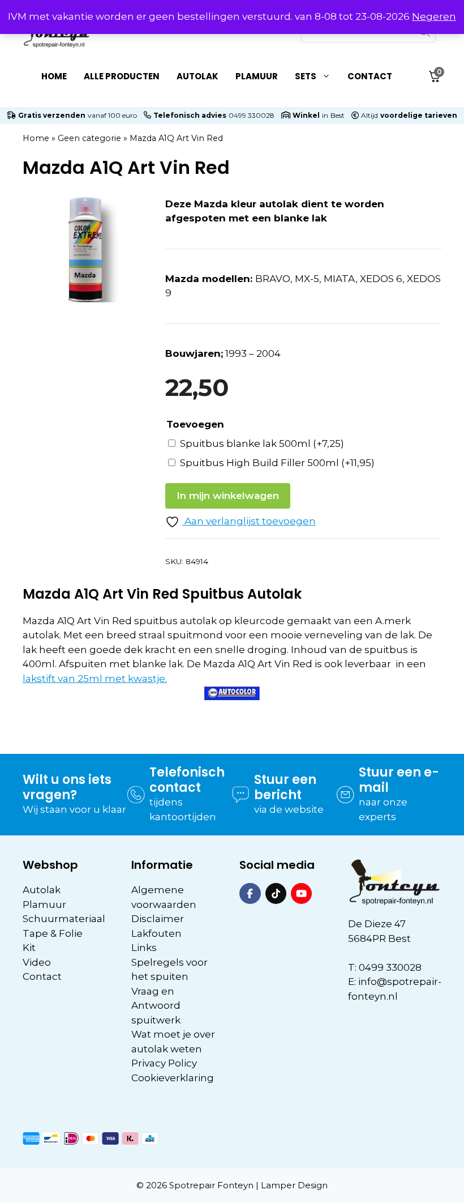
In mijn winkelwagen (228, 495)
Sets (305, 76)
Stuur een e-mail (399, 779)
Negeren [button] (434, 16)
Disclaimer (157, 918)
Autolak (197, 76)
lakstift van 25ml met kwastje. (95, 678)
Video (37, 962)
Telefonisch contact (187, 779)
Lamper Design (294, 1185)
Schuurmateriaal (64, 918)
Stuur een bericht (285, 787)
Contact (369, 76)
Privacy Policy (164, 1063)
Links (144, 947)
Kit (29, 947)
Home (54, 76)
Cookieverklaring (172, 1077)
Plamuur (256, 76)
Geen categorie (89, 138)
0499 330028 (251, 115)
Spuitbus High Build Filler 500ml (277, 462)
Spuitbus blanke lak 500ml (262, 443)
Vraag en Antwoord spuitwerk (156, 1006)
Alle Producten (122, 76)
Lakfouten (156, 933)
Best (337, 115)
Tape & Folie (53, 933)
